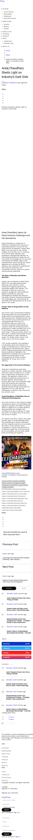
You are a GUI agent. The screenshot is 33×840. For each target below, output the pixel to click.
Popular (9, 588)
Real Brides (8, 14)
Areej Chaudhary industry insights (14, 496)
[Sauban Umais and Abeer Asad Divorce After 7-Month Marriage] (4, 605)
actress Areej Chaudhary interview (14, 489)
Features (6, 36)
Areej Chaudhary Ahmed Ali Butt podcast (16, 492)
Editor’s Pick (7, 32)
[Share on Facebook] (4, 94)
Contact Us (5, 775)
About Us (6, 46)
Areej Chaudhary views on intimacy (14, 506)
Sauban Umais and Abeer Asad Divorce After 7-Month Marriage (18, 609)
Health (6, 29)
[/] (0, 3)
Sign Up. (17, 812)
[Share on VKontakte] (4, 100)
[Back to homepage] (6, 797)
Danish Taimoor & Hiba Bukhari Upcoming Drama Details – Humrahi (19, 632)
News (5, 38)
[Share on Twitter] (4, 96)
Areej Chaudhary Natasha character (15, 503)
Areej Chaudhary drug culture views (15, 494)
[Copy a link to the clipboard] (4, 103)
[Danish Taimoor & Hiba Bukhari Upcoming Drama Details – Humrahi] (4, 628)
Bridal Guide (7, 21)
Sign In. (18, 836)
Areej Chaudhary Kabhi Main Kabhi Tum (15, 499)
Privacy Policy (6, 777)
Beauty (6, 26)
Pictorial (5, 9)
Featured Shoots (10, 18)
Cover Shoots (9, 12)
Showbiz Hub (8, 43)
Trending (6, 34)
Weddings (7, 16)
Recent (24, 588)
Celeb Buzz (8, 41)
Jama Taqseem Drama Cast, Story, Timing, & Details (18, 599)
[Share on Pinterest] (4, 98)
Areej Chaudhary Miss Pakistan (13, 501)
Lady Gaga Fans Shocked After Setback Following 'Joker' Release (16, 559)
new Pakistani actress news (12, 508)
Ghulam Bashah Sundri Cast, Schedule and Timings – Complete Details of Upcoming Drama (18, 621)
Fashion (6, 24)
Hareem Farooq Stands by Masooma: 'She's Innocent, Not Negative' (15, 581)
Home (8, 50)
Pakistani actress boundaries (12, 510)
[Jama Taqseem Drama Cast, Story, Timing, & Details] (4, 595)
